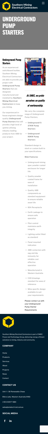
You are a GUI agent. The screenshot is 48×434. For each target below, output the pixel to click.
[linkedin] (10, 421)
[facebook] (4, 421)
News (4, 374)
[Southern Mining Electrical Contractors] (19, 9)
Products (6, 357)
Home (4, 353)
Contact (5, 378)
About (4, 365)
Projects (5, 370)
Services (5, 361)
